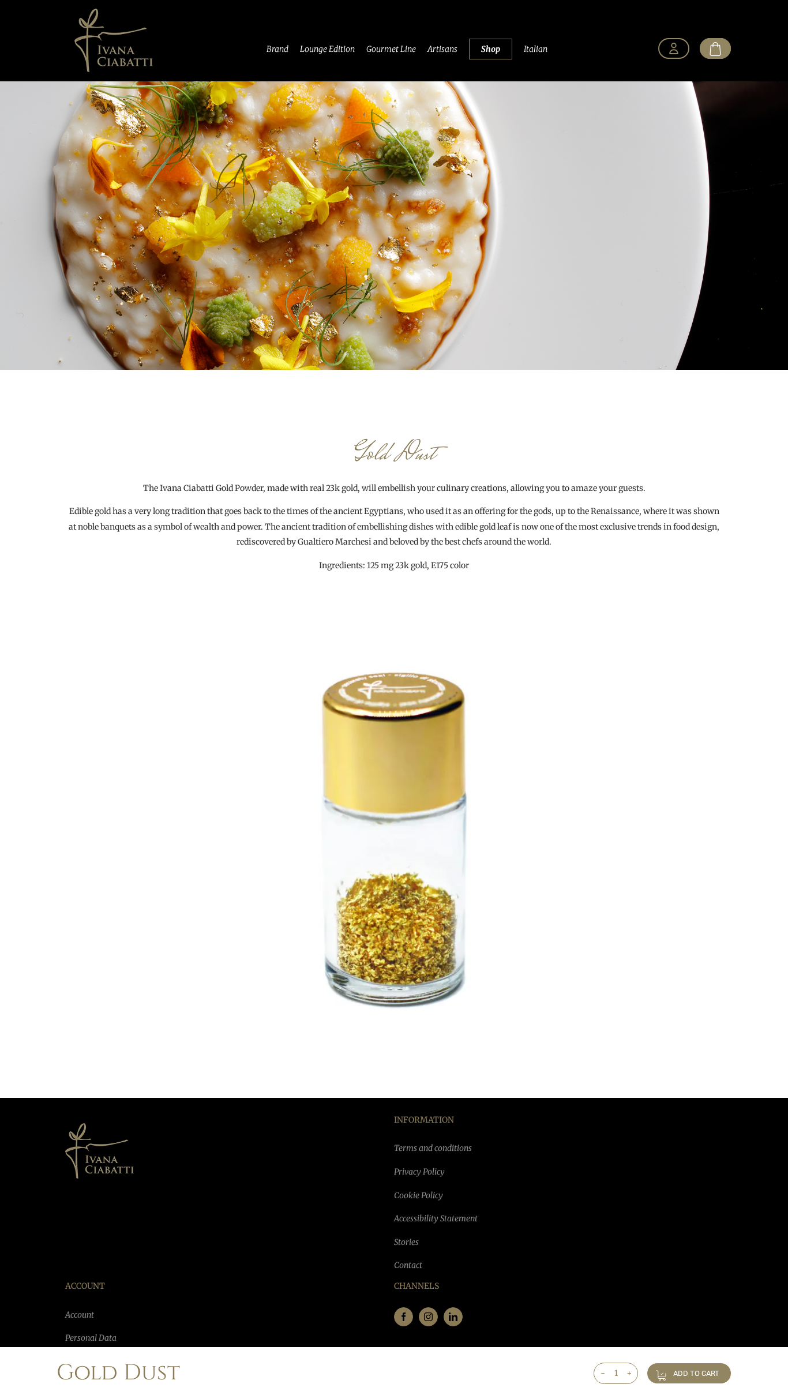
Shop (490, 49)
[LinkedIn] (453, 1316)
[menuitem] (673, 49)
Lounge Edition (327, 49)
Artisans (442, 49)
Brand (277, 49)
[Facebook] (403, 1316)
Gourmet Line (391, 49)
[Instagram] (428, 1316)
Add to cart (696, 1373)
